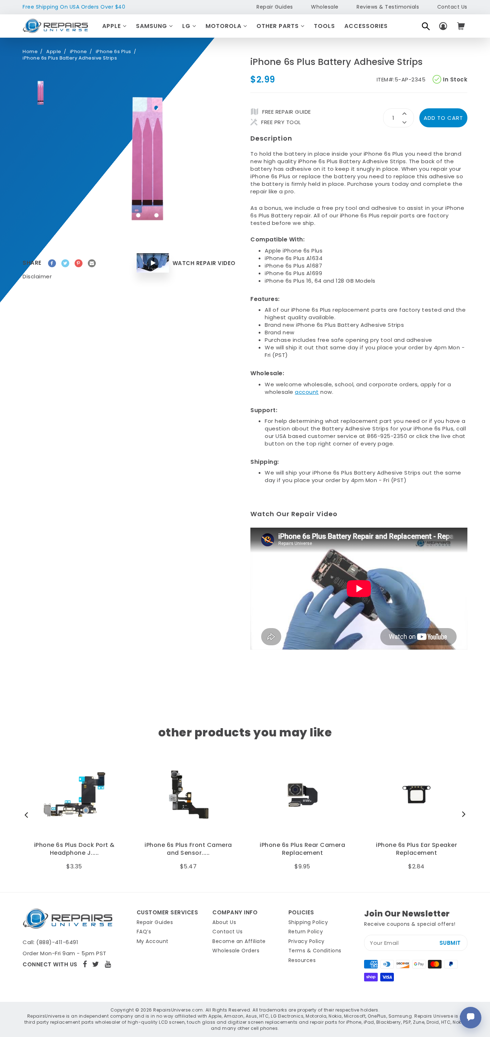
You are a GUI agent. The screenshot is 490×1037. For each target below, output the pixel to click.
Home (30, 51)
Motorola (224, 26)
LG (187, 26)
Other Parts (278, 26)
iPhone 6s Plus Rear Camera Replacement (188, 849)
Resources (302, 960)
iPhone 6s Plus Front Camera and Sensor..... (74, 849)
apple (53, 51)
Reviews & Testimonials (388, 6)
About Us (224, 922)
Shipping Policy (308, 922)
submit (450, 943)
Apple (112, 26)
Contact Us (452, 6)
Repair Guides (274, 6)
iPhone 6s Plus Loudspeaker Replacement (416, 849)
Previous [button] (28, 814)
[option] (40, 93)
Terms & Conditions (314, 950)
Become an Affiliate (239, 941)
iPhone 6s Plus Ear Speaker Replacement (302, 849)
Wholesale (325, 6)
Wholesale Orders (235, 950)
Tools (324, 26)
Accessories (366, 26)
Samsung (152, 26)
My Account (153, 941)
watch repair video (204, 263)
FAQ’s (144, 931)
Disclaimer (37, 276)
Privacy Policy (306, 941)
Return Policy (305, 931)
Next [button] (462, 814)
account (307, 392)
